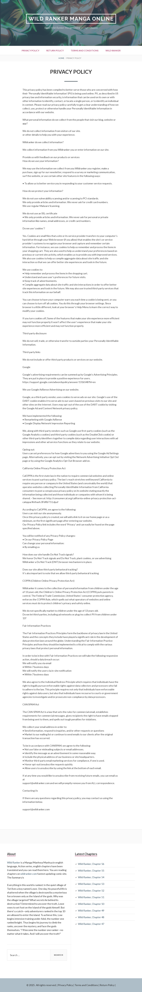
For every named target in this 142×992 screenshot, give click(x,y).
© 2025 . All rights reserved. (41, 985)
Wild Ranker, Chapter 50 (91, 903)
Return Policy (55, 50)
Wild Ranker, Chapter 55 (91, 870)
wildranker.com (28, 873)
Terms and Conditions (84, 50)
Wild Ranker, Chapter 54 (91, 877)
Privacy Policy (30, 50)
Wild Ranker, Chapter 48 (91, 917)
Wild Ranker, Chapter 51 (91, 897)
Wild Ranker (113, 50)
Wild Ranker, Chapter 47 (91, 923)
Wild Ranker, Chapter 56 (91, 863)
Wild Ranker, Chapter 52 (91, 890)
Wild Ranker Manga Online (71, 19)
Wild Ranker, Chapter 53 (91, 883)
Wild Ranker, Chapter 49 (91, 910)
